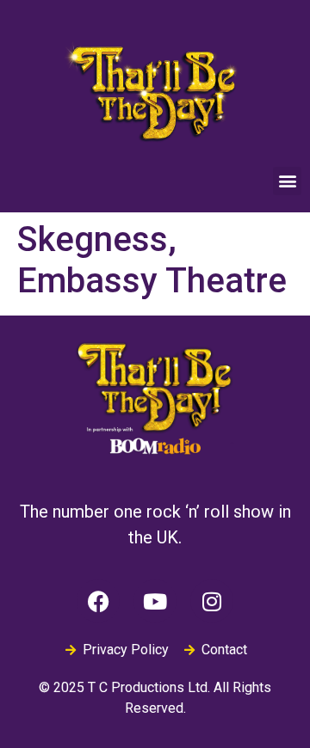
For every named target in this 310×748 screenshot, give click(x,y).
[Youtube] (155, 600)
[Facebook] (98, 600)
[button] (287, 181)
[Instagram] (211, 600)
